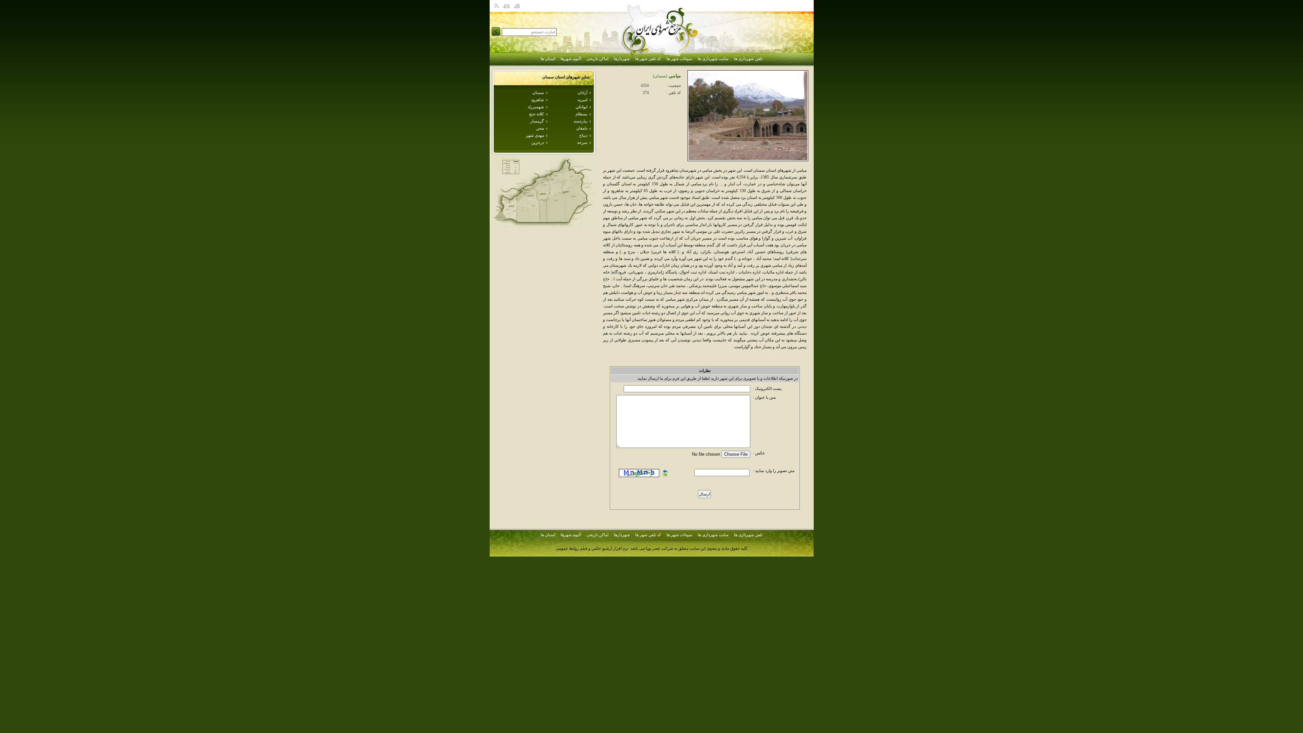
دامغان (581, 128)
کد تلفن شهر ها (648, 58)
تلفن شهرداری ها (748, 58)
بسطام (581, 114)
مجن (540, 128)
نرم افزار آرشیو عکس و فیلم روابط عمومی (592, 548)
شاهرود (537, 99)
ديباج (583, 135)
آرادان (582, 92)
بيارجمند (580, 121)
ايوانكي (581, 107)
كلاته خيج (536, 114)
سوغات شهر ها (679, 58)
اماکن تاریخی (597, 58)
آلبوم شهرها (571, 58)
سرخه (582, 142)
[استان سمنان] (543, 225)
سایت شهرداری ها (713, 58)
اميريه (582, 99)
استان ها (548, 58)
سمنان (538, 92)
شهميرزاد (536, 107)
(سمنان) (660, 76)
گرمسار (537, 121)
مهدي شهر (535, 135)
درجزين (537, 142)
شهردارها (622, 58)
